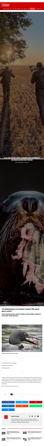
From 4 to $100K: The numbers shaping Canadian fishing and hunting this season (35, 438)
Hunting (7, 8)
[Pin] (35, 402)
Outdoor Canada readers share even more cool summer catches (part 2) (34, 432)
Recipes (19, 8)
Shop (28, 8)
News (16, 8)
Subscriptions (32, 8)
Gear (13, 8)
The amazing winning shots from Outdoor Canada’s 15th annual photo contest (13, 432)
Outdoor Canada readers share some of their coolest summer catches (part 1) (14, 438)
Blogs (22, 8)
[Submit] (22, 406)
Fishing (4, 8)
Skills (11, 8)
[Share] (8, 402)
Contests (25, 8)
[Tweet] (22, 402)
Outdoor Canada (20, 162)
